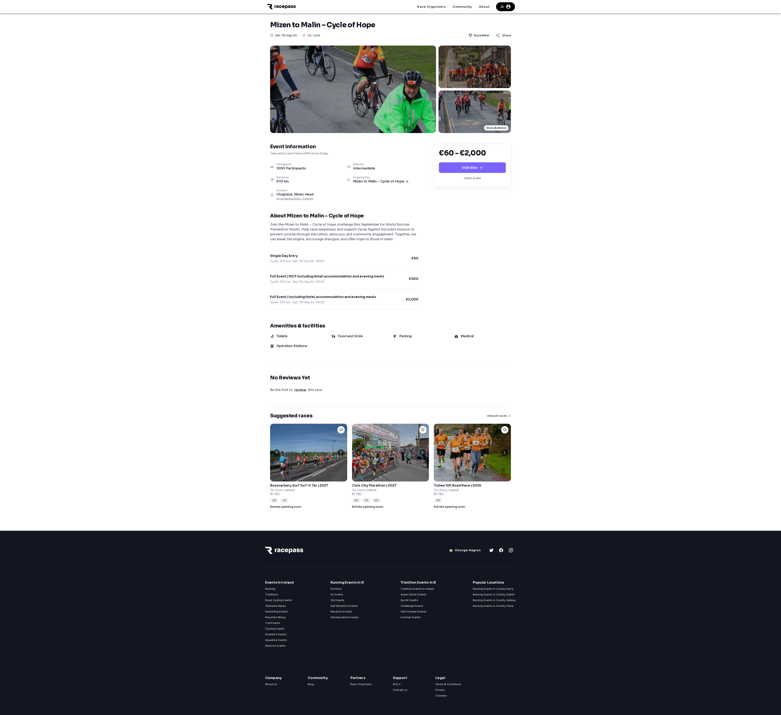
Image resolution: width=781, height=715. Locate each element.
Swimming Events (276, 611)
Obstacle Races (275, 605)
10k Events (338, 600)
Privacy (440, 689)
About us (271, 684)
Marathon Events (341, 611)
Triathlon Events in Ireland (417, 588)
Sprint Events (409, 600)
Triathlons (271, 594)
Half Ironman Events (413, 611)
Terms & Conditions (448, 684)
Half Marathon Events (344, 605)
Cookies (441, 695)
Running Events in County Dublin (494, 594)
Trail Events (272, 622)
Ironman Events (411, 617)
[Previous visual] (276, 452)
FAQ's (396, 684)
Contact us (400, 689)
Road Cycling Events (278, 600)
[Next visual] (340, 452)
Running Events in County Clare (493, 605)
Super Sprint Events (413, 594)
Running (270, 588)
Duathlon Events (276, 634)
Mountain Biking (275, 617)
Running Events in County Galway (494, 600)
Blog (311, 684)
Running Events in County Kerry (493, 588)
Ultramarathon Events (345, 617)
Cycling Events (275, 628)
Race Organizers (361, 684)
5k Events (337, 594)
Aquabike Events (276, 640)
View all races (497, 416)
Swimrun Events (275, 645)
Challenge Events (412, 605)
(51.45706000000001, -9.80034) (294, 199)
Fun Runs (336, 588)
